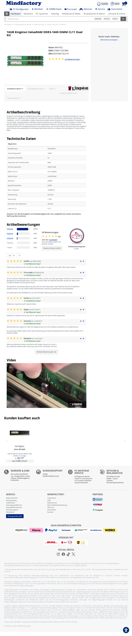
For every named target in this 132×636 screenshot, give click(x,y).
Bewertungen (72, 59)
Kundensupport (12, 510)
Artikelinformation (14, 89)
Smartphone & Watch (94, 13)
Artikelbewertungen (35, 89)
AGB (49, 500)
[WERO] (110, 530)
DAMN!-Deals (55, 9)
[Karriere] (18, 476)
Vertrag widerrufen (15, 516)
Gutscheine (116, 9)
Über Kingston (12, 98)
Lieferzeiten (10, 503)
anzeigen (53, 239)
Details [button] (19, 439)
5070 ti (115, 19)
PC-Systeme (42, 13)
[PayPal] (51, 530)
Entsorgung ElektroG (14, 505)
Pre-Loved (72, 9)
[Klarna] (36, 530)
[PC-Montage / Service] (82, 477)
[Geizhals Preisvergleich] (97, 499)
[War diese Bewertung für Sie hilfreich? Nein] (83, 261)
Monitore (28, 13)
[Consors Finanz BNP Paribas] (81, 530)
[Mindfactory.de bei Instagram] (58, 554)
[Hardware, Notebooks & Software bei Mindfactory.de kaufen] (34, 3)
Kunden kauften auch (68, 93)
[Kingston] (78, 88)
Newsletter (10, 512)
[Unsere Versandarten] (66, 542)
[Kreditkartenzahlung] (96, 530)
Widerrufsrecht (12, 498)
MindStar (38, 9)
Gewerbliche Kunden (14, 507)
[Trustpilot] (97, 510)
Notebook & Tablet (71, 13)
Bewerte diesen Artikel (51, 248)
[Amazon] (22, 530)
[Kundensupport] (103, 3)
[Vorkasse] (66, 530)
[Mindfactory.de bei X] (73, 554)
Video (51, 89)
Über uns (50, 507)
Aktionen (87, 9)
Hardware (15, 13)
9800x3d (98, 19)
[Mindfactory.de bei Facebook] (63, 554)
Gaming (55, 13)
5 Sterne (10, 229)
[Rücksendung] (114, 477)
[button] (6, 14)
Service (101, 9)
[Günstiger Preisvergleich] (97, 504)
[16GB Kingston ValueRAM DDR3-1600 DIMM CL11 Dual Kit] (56, 59)
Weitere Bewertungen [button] (45, 352)
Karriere (50, 512)
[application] (46, 385)
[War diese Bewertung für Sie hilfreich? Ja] (81, 261)
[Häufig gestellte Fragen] (50, 474)
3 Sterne (10, 238)
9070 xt (107, 19)
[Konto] (115, 3)
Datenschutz (52, 503)
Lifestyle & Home (116, 13)
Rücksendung (11, 500)
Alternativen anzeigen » (109, 40)
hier (75, 622)
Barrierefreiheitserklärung (57, 505)
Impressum (51, 498)
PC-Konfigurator (21, 9)
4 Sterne (10, 233)
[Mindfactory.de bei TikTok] (68, 554)
